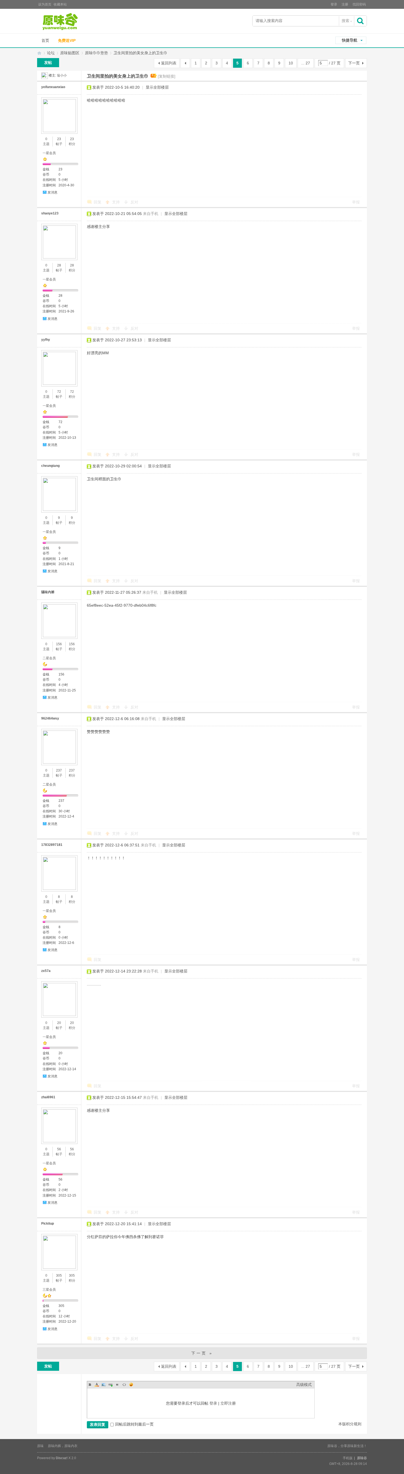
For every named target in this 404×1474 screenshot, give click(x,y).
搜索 (345, 20)
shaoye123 (50, 213)
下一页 (354, 63)
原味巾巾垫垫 (96, 53)
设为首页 (44, 4)
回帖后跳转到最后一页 (134, 1424)
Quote (117, 1384)
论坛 (51, 53)
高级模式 (304, 1384)
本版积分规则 (349, 1424)
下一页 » (202, 1353)
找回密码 (359, 4)
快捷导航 (349, 40)
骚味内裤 (47, 592)
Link (110, 1384)
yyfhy (45, 340)
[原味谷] (74, 21)
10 (291, 63)
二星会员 (49, 658)
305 (59, 1275)
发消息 (52, 192)
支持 (116, 202)
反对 (134, 202)
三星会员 (49, 1290)
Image (103, 1384)
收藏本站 (60, 4)
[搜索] (361, 21)
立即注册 (228, 1403)
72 (59, 392)
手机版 (348, 1458)
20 (59, 1023)
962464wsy (50, 718)
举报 (356, 202)
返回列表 (168, 63)
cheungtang (50, 466)
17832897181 (51, 845)
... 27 (305, 63)
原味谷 (39, 53)
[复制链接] (166, 76)
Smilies (131, 1384)
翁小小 (62, 75)
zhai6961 (48, 1097)
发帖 (48, 62)
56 (59, 1149)
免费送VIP (67, 40)
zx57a (46, 971)
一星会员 (49, 153)
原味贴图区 (69, 53)
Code (124, 1384)
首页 (45, 40)
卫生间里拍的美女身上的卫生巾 (140, 53)
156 (59, 644)
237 (59, 770)
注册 (345, 4)
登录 (334, 4)
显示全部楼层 (157, 87)
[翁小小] (44, 75)
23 (59, 139)
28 (59, 265)
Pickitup (47, 1223)
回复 (97, 202)
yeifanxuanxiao (53, 87)
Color (96, 1384)
